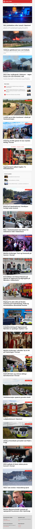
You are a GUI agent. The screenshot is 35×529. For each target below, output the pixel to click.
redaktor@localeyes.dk (6, 520)
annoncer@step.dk (6, 526)
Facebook (19, 525)
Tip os (20, 4)
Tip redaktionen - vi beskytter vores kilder (17, 146)
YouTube (19, 526)
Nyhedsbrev (15, 4)
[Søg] (31, 1)
